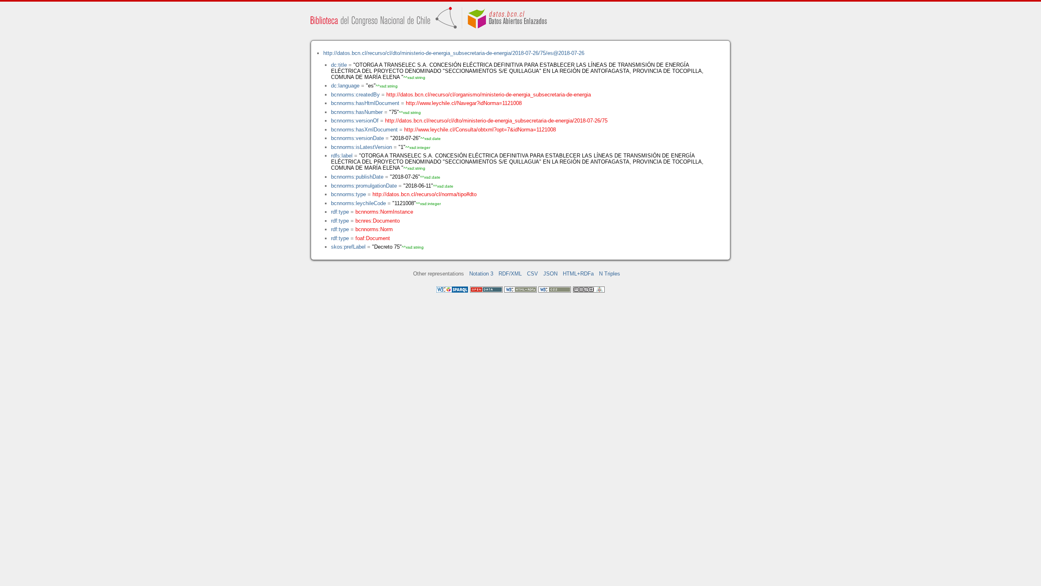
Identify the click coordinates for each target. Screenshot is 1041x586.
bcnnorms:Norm (374, 229)
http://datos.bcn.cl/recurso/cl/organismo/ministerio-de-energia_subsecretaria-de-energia (488, 95)
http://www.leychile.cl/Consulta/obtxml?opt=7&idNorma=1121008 (480, 130)
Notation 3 (481, 274)
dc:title (339, 65)
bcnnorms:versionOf (355, 121)
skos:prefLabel (348, 247)
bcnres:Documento (377, 221)
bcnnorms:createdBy (355, 95)
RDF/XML (510, 274)
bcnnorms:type (348, 194)
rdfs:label (342, 156)
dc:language (345, 86)
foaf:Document (372, 238)
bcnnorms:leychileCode (358, 203)
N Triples (609, 274)
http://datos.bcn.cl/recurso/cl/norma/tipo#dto (424, 194)
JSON (550, 274)
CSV (532, 274)
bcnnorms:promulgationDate (364, 186)
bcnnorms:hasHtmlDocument (365, 103)
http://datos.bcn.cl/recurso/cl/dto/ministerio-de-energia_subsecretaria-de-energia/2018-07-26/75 (496, 121)
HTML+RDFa (578, 274)
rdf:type (340, 212)
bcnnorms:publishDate (357, 177)
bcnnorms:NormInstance (384, 212)
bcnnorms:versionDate (357, 138)
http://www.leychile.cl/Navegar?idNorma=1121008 (464, 103)
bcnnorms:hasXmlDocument (364, 130)
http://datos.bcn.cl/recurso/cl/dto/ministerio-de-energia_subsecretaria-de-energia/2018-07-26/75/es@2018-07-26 (453, 53)
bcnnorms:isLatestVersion (361, 147)
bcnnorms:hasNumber (357, 112)
